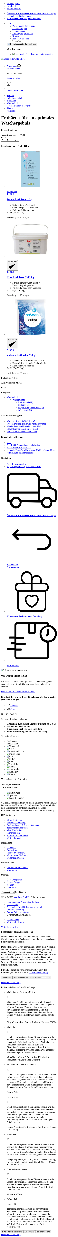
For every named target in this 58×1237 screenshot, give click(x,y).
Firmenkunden (13, 833)
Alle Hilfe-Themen (20, 38)
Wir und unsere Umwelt (17, 867)
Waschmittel (12, 397)
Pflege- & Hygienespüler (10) (31, 407)
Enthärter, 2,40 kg (20, 277)
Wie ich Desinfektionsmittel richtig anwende (26, 424)
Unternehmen (13, 919)
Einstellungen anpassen (40, 977)
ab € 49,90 (31, 13)
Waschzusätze (18, 400)
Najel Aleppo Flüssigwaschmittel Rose (24, 466)
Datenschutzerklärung (38, 972)
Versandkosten (18, 31)
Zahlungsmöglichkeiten (22, 33)
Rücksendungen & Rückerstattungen (23, 825)
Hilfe (9, 23)
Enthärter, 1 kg (19, 199)
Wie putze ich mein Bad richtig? (21, 421)
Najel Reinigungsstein (16, 464)
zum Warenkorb (14, 8)
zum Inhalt (11, 6)
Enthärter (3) (23, 405)
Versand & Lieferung (16, 822)
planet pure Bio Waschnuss (19, 447)
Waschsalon (12, 870)
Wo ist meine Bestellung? (23, 26)
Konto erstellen (13, 78)
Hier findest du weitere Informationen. (18, 691)
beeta (9, 442)
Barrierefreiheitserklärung (18, 912)
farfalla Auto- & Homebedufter (20, 453)
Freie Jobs (11, 887)
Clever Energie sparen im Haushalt (22, 429)
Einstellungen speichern (12, 1232)
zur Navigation (13, 3)
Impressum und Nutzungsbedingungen (24, 902)
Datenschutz (12, 904)
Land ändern (20, 892)
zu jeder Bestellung (24, 18)
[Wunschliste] (9, 83)
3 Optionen (12, 191)
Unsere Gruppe (13, 882)
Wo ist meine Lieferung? (18, 855)
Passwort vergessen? (16, 853)
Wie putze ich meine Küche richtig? (22, 431)
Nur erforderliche (21, 977)
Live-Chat (16, 41)
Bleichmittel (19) (25, 402)
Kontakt (16, 36)
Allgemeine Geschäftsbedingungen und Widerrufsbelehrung (24, 908)
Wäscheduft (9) (25, 410)
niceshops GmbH (21, 897)
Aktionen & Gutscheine (17, 835)
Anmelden (11, 847)
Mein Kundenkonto (15, 830)
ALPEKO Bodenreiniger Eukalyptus (23, 445)
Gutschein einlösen (15, 858)
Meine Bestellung (14, 820)
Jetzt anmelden (13, 68)
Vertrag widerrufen (9, 927)
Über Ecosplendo (14, 879)
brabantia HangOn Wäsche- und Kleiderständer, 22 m (30, 450)
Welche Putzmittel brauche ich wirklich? (25, 426)
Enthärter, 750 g (21, 355)
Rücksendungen (19, 28)
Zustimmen (6, 977)
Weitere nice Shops (15, 922)
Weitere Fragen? (14, 838)
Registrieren (12, 850)
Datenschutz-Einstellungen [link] (19, 915)
